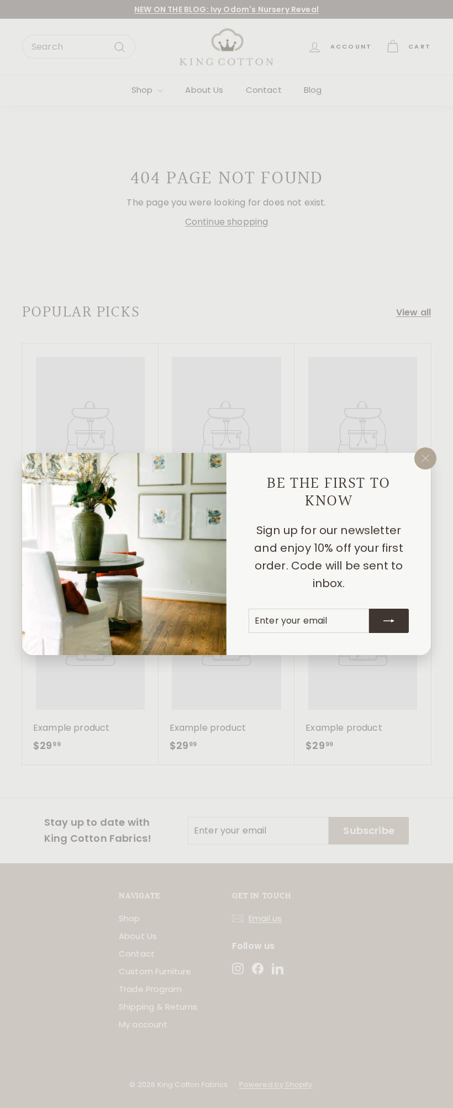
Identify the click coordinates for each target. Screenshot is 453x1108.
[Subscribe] (389, 621)
